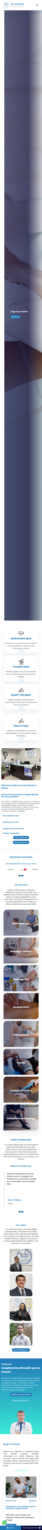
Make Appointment (21, 838)
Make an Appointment (21, 1394)
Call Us (11, 1528)
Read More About (20, 842)
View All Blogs (20, 1470)
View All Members (20, 1350)
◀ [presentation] (19, 875)
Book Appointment (31, 1528)
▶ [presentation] (23, 875)
